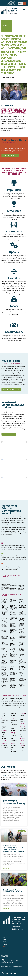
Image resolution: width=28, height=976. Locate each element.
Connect (5, 948)
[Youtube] (15, 973)
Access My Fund (11, 3)
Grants (4, 939)
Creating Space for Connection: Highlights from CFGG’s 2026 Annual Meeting (14, 802)
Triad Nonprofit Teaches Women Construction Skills (13, 891)
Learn (4, 941)
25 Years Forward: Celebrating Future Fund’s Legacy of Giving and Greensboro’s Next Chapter (13, 848)
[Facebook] (2, 973)
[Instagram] (7, 973)
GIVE (4, 937)
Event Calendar (11, 1)
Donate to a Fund (11, 2)
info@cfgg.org (4, 956)
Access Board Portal (11, 4)
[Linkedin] (11, 973)
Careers (5, 943)
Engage (5, 944)
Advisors (5, 946)
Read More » (6, 824)
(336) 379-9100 (5, 955)
